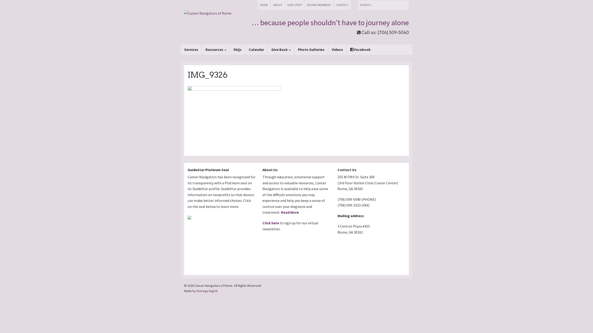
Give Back (279, 49)
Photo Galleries (311, 49)
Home (264, 5)
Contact (342, 5)
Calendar (256, 49)
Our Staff (294, 5)
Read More (290, 212)
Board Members (319, 5)
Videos (337, 49)
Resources (214, 49)
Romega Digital (207, 291)
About (277, 5)
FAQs (237, 49)
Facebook (362, 49)
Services (191, 49)
